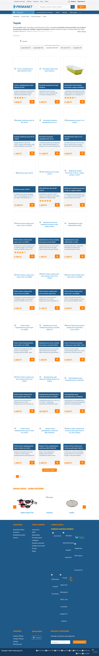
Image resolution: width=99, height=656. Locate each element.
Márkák (64, 12)
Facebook (37, 637)
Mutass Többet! (49, 470)
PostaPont (16, 532)
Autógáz (15, 641)
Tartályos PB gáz (18, 639)
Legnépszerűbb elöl (52, 48)
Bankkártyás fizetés (19, 535)
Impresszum (36, 530)
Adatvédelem (36, 535)
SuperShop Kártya (18, 530)
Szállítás (29, 1)
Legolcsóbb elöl (25, 48)
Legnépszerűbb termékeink (44, 12)
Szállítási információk (38, 546)
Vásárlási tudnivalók (19, 1)
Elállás (46, 1)
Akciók (58, 12)
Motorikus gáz (17, 644)
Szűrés (25, 41)
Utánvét (15, 538)
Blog (41, 1)
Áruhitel (34, 548)
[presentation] (14, 507)
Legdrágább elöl (38, 48)
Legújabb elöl (77, 48)
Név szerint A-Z (65, 48)
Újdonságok (73, 12)
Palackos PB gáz (18, 636)
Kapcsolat (35, 1)
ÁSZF (33, 532)
